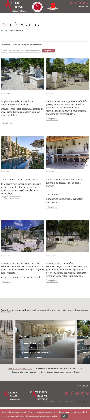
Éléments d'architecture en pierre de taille (63, 372)
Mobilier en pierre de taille (71, 369)
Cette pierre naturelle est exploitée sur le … (22, 277)
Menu (82, 6)
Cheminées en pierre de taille (36, 336)
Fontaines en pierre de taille (46, 369)
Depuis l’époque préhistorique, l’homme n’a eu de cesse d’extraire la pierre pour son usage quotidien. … (22, 113)
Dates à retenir (16, 51)
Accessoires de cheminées (31, 357)
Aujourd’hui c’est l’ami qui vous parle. (19, 179)
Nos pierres (48, 51)
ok (64, 416)
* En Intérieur (53, 194)
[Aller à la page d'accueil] (15, 6)
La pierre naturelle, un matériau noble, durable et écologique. (17, 103)
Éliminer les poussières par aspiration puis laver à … (64, 200)
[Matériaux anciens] (42, 395)
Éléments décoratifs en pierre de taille (27, 372)
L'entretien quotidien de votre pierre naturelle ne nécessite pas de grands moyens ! (64, 182)
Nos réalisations (33, 51)
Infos (5, 51)
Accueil (4, 30)
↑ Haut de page (81, 385)
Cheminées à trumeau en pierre (33, 348)
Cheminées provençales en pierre (34, 352)
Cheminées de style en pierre (32, 343)
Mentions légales (81, 401)
